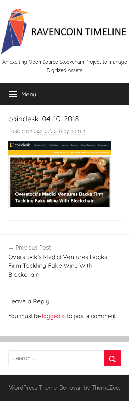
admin (78, 131)
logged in (54, 316)
